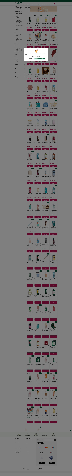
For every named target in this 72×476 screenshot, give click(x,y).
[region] (36, 54)
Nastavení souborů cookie (36, 56)
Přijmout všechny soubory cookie (39, 58)
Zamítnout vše (30, 58)
